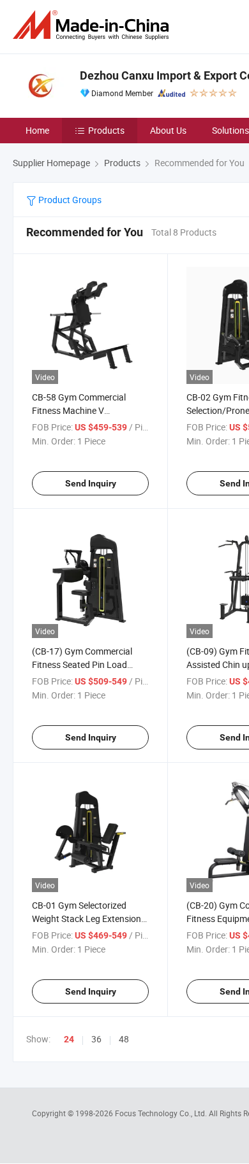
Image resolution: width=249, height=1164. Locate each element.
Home (37, 130)
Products (106, 130)
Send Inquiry (90, 483)
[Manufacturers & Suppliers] (93, 25)
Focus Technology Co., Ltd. (162, 1113)
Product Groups (69, 200)
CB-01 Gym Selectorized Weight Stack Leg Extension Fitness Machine (86, 918)
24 (69, 1039)
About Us (168, 130)
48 (124, 1039)
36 (96, 1039)
